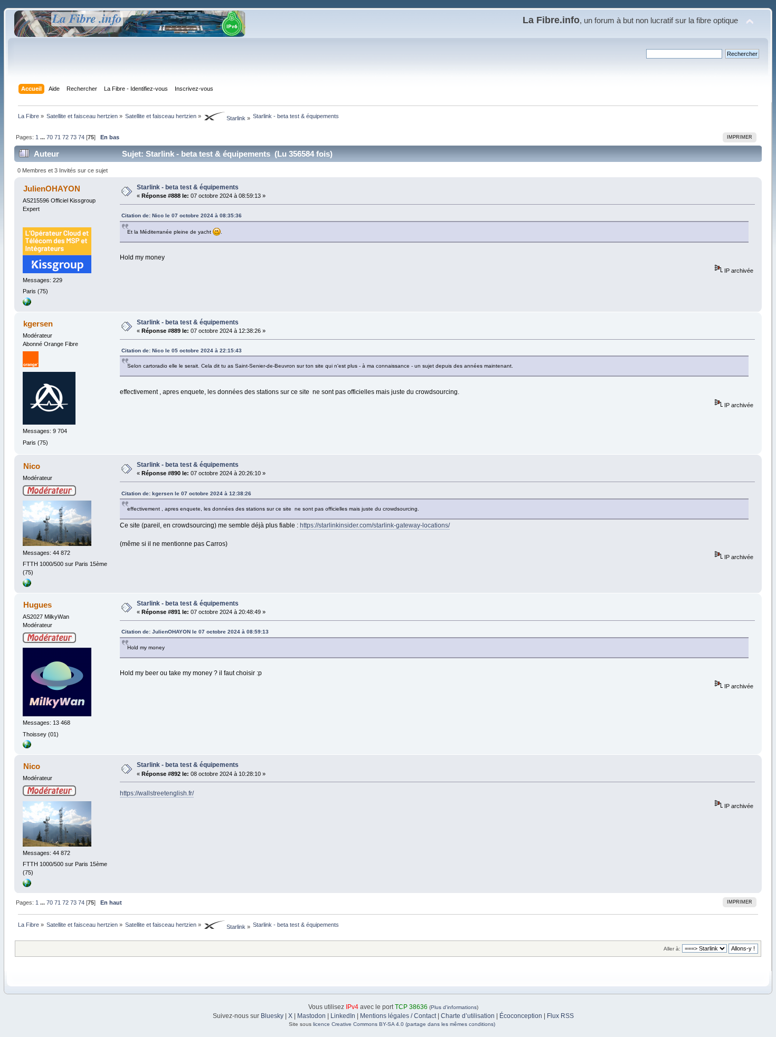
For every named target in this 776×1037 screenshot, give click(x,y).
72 (65, 137)
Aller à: (672, 949)
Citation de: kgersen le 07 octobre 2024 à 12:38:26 (186, 493)
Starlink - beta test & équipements (188, 187)
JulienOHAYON (51, 188)
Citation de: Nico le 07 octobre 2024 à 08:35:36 (181, 215)
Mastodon (311, 1016)
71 (57, 137)
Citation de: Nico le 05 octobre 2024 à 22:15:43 (181, 350)
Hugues (37, 604)
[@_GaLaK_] (27, 585)
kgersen (38, 323)
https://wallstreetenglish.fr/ (157, 793)
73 (73, 137)
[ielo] (27, 304)
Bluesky (272, 1016)
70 (49, 137)
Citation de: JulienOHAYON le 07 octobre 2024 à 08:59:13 (195, 632)
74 (81, 137)
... (43, 137)
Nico (31, 466)
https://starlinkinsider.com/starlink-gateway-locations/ (375, 525)
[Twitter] (27, 746)
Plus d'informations (454, 1007)
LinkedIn (342, 1016)
